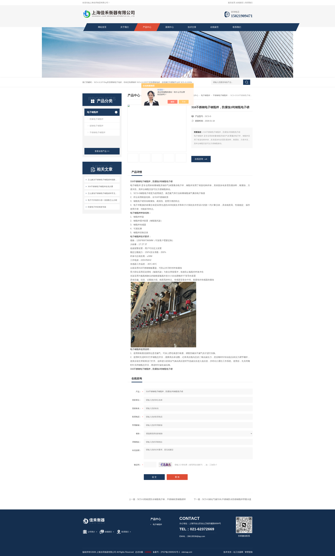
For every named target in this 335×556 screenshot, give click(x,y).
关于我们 (124, 27)
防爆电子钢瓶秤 (96, 119)
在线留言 (240, 3)
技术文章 (192, 27)
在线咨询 (199, 159)
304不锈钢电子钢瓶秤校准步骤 (100, 186)
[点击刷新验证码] (165, 465)
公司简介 (91, 532)
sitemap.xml (187, 552)
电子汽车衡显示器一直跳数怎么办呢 (102, 200)
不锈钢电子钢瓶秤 (97, 132)
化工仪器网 (238, 552)
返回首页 (231, 3)
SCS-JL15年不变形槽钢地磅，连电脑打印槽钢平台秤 (158, 82)
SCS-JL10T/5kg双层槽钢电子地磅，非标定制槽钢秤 (115, 82)
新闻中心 (169, 27)
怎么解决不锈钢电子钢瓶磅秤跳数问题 (103, 180)
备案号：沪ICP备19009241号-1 (166, 552)
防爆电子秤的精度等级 (97, 207)
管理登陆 (249, 552)
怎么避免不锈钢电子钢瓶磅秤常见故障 (103, 193)
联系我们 (249, 3)
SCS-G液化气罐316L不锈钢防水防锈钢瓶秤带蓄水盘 (226, 499)
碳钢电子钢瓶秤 (96, 126)
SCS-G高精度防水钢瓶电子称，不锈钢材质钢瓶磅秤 (161, 499)
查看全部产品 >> (102, 151)
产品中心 (147, 27)
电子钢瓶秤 (92, 112)
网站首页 (102, 27)
